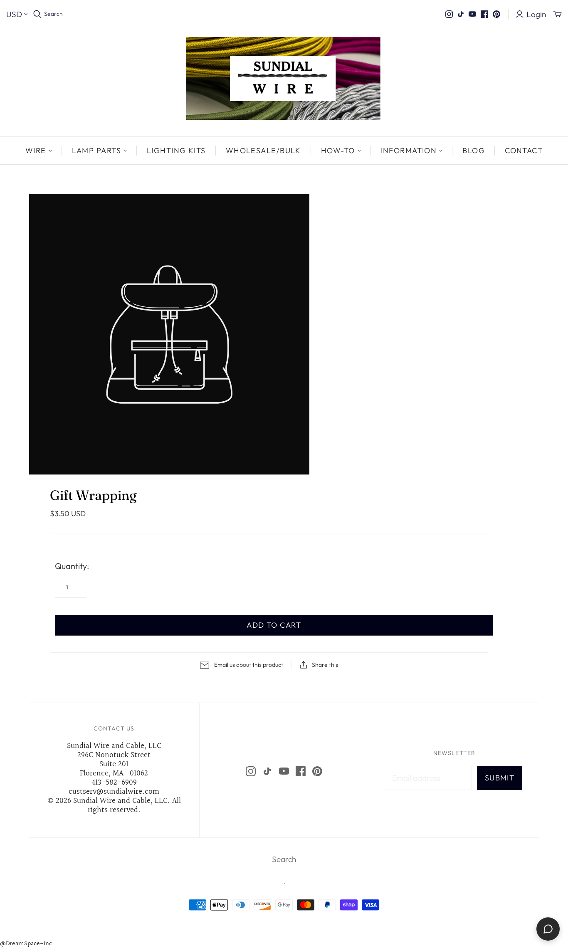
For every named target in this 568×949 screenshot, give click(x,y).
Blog (473, 150)
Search (53, 13)
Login (536, 14)
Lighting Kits (176, 150)
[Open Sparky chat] (548, 929)
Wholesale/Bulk (263, 150)
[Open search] (37, 14)
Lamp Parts (96, 150)
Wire (35, 150)
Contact (524, 150)
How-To (338, 150)
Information (409, 150)
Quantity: (72, 566)
